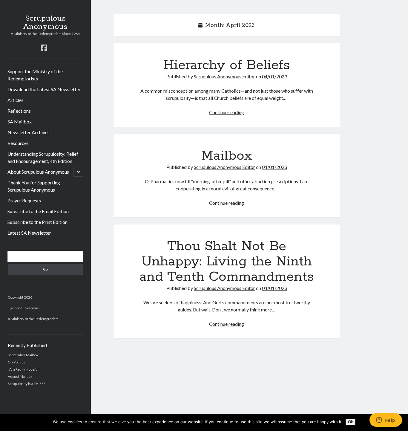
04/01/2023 (274, 76)
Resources (18, 143)
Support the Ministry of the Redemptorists (35, 74)
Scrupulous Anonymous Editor (224, 76)
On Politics (16, 362)
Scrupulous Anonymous (45, 23)
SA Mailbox (19, 121)
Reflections (19, 111)
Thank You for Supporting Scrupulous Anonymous (33, 186)
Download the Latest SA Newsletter (44, 89)
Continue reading (226, 112)
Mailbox (226, 155)
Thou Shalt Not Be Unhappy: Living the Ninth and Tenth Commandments (226, 261)
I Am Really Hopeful (23, 369)
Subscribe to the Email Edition (38, 211)
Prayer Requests (24, 200)
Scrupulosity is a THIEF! (26, 383)
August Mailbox (20, 376)
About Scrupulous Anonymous (38, 172)
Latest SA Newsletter (29, 233)
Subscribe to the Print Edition (37, 222)
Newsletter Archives (28, 132)
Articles (15, 100)
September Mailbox (23, 355)
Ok (350, 422)
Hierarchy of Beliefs (226, 65)
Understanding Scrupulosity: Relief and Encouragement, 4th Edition (42, 157)
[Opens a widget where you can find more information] (385, 420)
